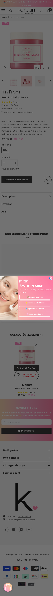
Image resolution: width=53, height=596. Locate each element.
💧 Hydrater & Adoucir (35, 308)
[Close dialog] (50, 278)
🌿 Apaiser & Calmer (35, 297)
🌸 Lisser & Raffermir (35, 314)
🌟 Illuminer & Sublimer (34, 303)
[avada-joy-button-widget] (8, 587)
